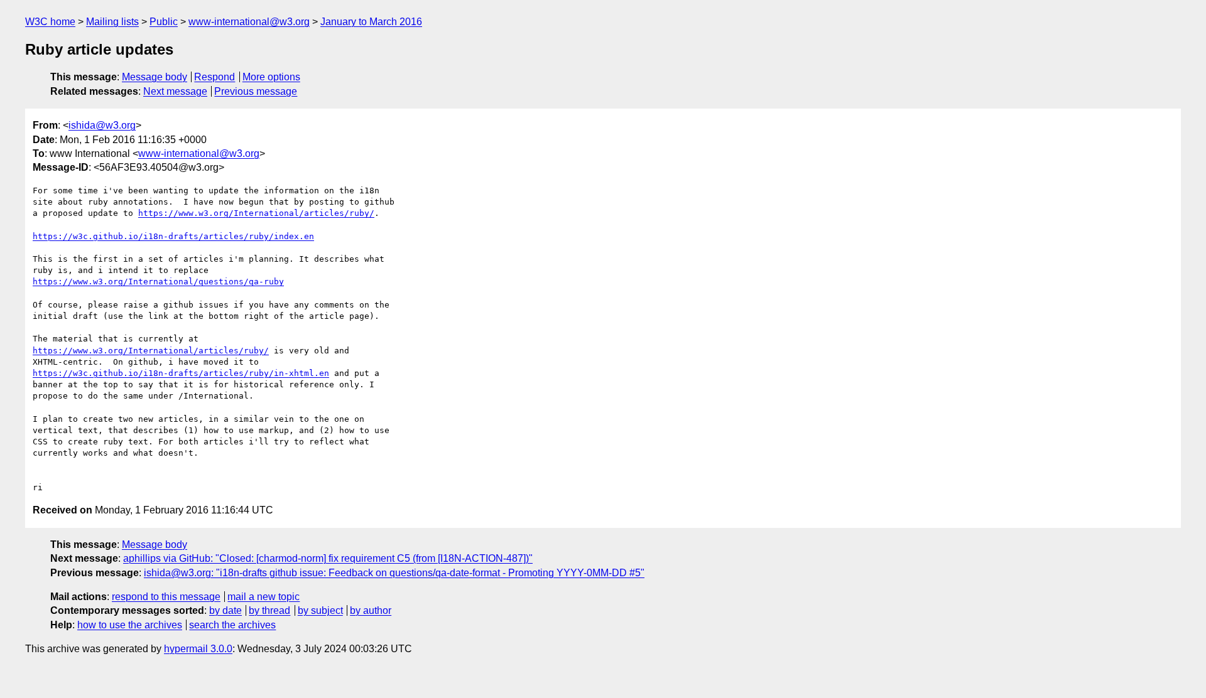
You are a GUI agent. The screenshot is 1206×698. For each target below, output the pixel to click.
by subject (320, 610)
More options (271, 77)
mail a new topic (263, 596)
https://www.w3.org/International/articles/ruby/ (256, 213)
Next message (175, 91)
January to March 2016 (371, 21)
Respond (214, 77)
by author (370, 610)
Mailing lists (112, 21)
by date (225, 610)
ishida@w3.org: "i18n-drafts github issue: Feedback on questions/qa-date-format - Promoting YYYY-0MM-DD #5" (394, 572)
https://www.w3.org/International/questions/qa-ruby (158, 281)
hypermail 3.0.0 (198, 648)
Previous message (255, 91)
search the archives (232, 625)
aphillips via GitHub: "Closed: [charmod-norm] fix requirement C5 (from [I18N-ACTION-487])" (328, 558)
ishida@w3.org (102, 125)
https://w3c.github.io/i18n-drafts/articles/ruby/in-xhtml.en (181, 373)
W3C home (50, 21)
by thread (269, 610)
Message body (154, 77)
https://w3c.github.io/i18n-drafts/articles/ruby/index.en (173, 236)
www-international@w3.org (249, 21)
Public (163, 21)
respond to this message (166, 596)
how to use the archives (129, 625)
